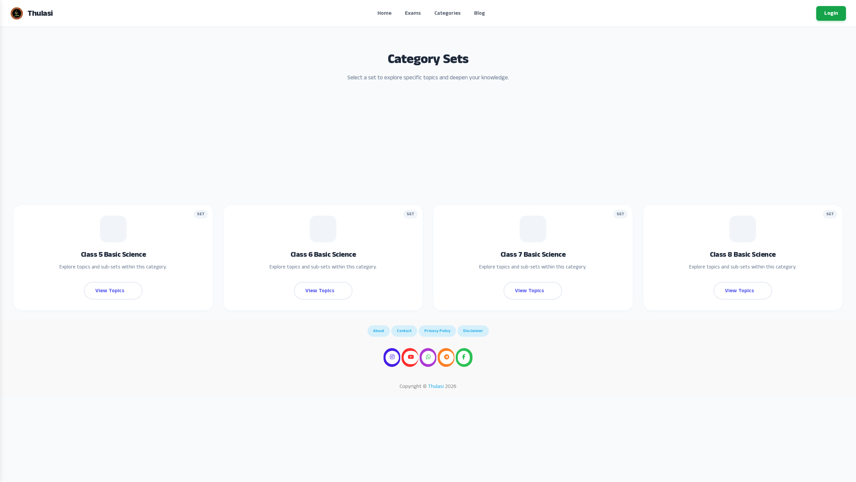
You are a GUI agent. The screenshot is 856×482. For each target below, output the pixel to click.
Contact (404, 331)
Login (831, 13)
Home (385, 13)
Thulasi (436, 386)
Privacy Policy (437, 331)
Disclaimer (473, 331)
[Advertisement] (428, 147)
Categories (447, 13)
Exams (413, 13)
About (378, 331)
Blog (479, 13)
